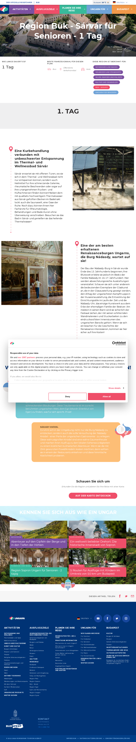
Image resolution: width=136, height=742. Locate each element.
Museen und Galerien (11, 652)
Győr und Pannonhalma (38, 690)
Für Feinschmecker (87, 656)
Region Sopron (35, 681)
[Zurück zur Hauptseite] (17, 618)
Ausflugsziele (45, 9)
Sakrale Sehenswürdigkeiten (116, 642)
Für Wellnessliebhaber (88, 647)
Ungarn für (97, 9)
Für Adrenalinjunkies (88, 650)
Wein (6, 673)
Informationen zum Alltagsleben (66, 650)
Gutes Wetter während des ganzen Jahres (64, 654)
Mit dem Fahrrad (10, 684)
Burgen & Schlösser (11, 649)
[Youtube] (98, 618)
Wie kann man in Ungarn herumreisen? (64, 647)
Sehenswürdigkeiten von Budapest (38, 638)
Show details (115, 388)
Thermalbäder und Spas (12, 638)
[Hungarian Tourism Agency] (15, 715)
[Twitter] (117, 618)
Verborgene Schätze (37, 650)
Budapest (33, 664)
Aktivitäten (20, 9)
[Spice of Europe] (15, 726)
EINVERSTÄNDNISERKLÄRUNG (117, 738)
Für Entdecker (86, 639)
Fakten (57, 658)
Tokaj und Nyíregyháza (38, 676)
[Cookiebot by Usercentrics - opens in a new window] (114, 343)
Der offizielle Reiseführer (19, 2)
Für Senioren (85, 642)
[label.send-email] (131, 596)
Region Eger (34, 687)
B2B (37, 2)
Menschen (58, 660)
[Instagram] (126, 618)
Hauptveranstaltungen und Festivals (13, 663)
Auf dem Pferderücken (12, 687)
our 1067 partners (26, 357)
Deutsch (120, 2)
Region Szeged (35, 692)
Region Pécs (34, 678)
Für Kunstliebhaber (87, 644)
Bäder (32, 645)
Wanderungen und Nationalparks (16, 681)
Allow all (107, 396)
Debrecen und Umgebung (39, 673)
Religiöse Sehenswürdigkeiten (14, 657)
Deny (67, 396)
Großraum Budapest (37, 667)
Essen (6, 670)
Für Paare (84, 653)
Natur (32, 648)
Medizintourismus (10, 640)
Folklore (7, 660)
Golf (5, 690)
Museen (32, 653)
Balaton (32, 670)
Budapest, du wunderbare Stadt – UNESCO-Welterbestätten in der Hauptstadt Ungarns (118, 661)
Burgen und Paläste (37, 642)
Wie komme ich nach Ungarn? (66, 643)
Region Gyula (34, 695)
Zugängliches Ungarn (63, 666)
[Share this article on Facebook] (119, 596)
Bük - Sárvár (34, 684)
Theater (6, 654)
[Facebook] (107, 618)
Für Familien (85, 636)
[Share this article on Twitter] (124, 596)
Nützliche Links (60, 663)
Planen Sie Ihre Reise (71, 9)
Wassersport (8, 678)
